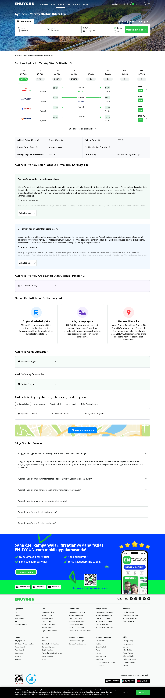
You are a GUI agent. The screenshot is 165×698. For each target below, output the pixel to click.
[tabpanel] (82, 30)
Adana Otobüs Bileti (76, 624)
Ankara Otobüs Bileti (76, 615)
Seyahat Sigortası (48, 647)
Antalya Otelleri (47, 615)
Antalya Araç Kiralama (104, 621)
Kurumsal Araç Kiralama (105, 627)
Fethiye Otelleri (47, 627)
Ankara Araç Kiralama (104, 615)
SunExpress (19, 618)
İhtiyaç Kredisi (20, 641)
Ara (140, 90)
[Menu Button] (138, 4)
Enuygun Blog (128, 641)
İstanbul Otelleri (48, 612)
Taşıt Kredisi (19, 650)
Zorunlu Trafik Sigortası (50, 644)
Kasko (44, 641)
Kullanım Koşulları (129, 662)
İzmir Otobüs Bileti (75, 618)
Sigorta (45, 637)
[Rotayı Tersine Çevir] (48, 29)
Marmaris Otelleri (48, 624)
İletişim (98, 644)
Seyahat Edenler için (76, 641)
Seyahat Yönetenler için (77, 644)
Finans (17, 637)
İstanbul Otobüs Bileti (77, 612)
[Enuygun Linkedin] (144, 599)
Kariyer (98, 653)
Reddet (32, 694)
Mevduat (18, 659)
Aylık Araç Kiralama (103, 624)
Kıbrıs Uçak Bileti (21, 624)
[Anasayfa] (16, 55)
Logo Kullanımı (101, 656)
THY (16, 612)
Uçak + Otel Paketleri (49, 631)
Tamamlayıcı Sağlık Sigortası (52, 653)
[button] (82, 430)
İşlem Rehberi (128, 650)
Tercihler (126, 692)
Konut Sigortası (47, 656)
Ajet (16, 621)
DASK (44, 659)
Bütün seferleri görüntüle (81, 128)
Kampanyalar (128, 644)
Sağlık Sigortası (47, 650)
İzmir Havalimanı (129, 621)
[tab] (24, 21)
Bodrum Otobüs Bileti (76, 621)
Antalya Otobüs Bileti (76, 627)
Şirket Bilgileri (101, 647)
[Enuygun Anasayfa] (24, 4)
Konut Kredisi (20, 647)
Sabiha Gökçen (128, 612)
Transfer (126, 608)
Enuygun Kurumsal (76, 637)
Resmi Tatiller (128, 653)
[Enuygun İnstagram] (135, 599)
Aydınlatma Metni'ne (104, 692)
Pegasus (18, 615)
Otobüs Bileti (22, 55)
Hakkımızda (100, 641)
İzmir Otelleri (46, 621)
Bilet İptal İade (128, 656)
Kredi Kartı (18, 656)
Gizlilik (125, 665)
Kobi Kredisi (19, 653)
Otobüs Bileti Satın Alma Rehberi (81, 631)
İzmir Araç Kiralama (103, 618)
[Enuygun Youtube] (148, 599)
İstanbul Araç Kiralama (104, 612)
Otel (44, 608)
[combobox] (34, 30)
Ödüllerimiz (100, 659)
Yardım (125, 647)
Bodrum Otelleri (47, 618)
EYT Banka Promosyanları (24, 644)
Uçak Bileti (19, 608)
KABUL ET (143, 692)
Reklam (98, 650)
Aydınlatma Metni (129, 659)
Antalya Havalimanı (130, 618)
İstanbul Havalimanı (130, 615)
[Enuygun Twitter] (140, 599)
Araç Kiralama (101, 608)
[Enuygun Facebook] (131, 599)
